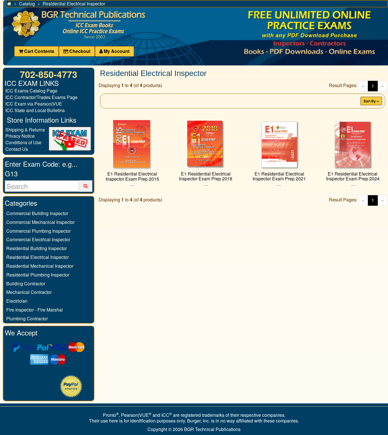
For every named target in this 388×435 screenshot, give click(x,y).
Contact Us (16, 149)
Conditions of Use (23, 142)
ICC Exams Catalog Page (31, 90)
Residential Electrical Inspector (37, 257)
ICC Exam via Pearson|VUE (33, 103)
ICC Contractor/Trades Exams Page (41, 97)
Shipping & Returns (25, 129)
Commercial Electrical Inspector (38, 239)
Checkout (79, 51)
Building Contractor (25, 283)
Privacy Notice (20, 136)
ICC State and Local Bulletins (35, 110)
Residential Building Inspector (36, 248)
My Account (116, 51)
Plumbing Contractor (27, 318)
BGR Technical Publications (212, 429)
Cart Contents (38, 51)
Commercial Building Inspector (37, 213)
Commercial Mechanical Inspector (40, 222)
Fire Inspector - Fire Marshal (34, 309)
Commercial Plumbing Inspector (38, 231)
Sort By (370, 101)
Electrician (17, 301)
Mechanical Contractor (29, 292)
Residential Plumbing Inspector (37, 274)
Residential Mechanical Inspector (39, 266)
